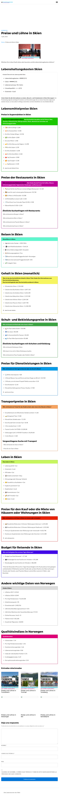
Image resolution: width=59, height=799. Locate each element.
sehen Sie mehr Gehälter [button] (10, 310)
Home (2, 42)
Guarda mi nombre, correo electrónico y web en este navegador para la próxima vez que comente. (29, 773)
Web (2, 761)
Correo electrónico (8, 753)
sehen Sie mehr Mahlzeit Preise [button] (12, 168)
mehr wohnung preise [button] (9, 538)
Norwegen (4, 30)
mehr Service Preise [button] (9, 392)
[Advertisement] (29, 15)
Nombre (4, 745)
